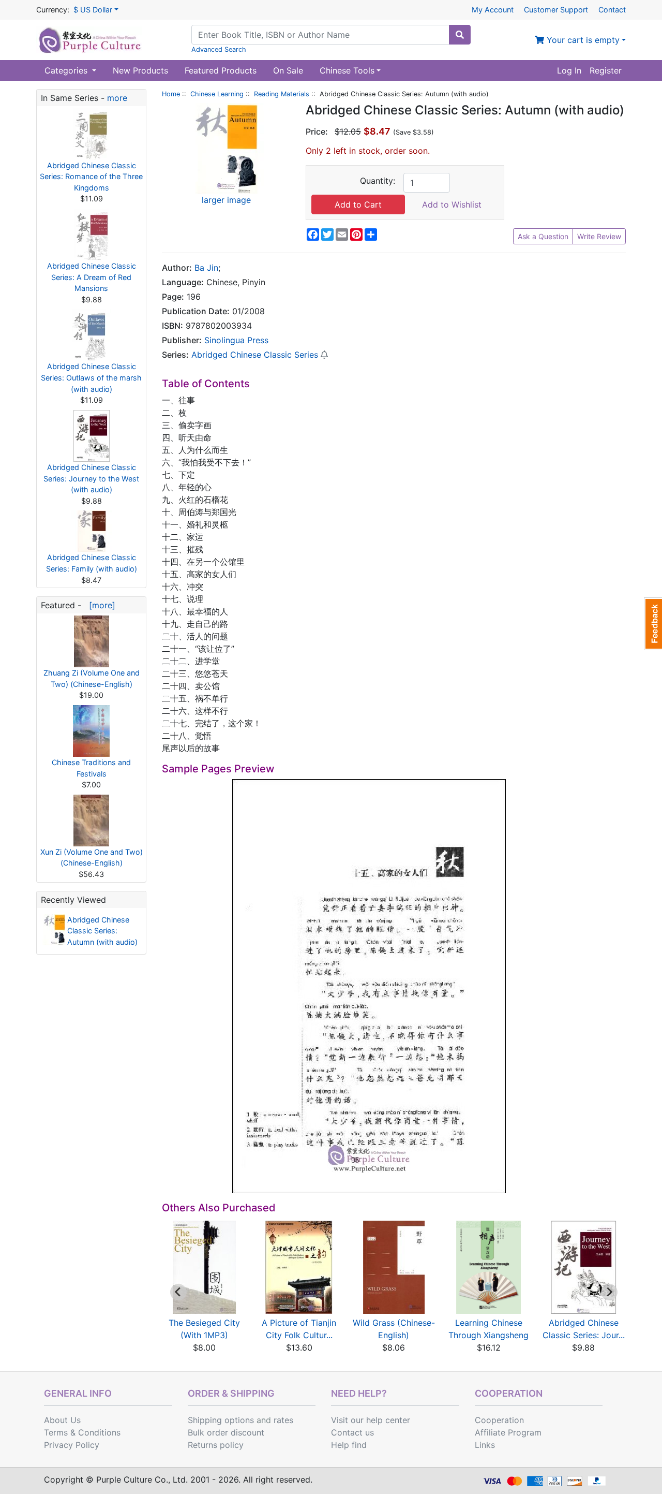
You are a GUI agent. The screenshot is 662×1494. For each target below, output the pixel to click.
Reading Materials (281, 94)
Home (171, 94)
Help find (349, 1445)
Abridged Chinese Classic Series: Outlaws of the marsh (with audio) (91, 377)
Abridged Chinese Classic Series (254, 354)
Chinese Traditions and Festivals (91, 768)
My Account (493, 9)
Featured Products (221, 70)
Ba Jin (206, 267)
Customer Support (556, 9)
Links (485, 1445)
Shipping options (221, 1420)
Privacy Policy (71, 1445)
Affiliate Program (508, 1432)
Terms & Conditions (82, 1432)
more (117, 98)
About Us (62, 1420)
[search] (460, 35)
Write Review (599, 236)
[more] (99, 605)
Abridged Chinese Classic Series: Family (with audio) (91, 563)
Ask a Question (543, 236)
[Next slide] (609, 1292)
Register (606, 70)
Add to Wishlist (452, 204)
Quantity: (377, 180)
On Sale (288, 70)
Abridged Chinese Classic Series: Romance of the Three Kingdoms (91, 176)
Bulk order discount (226, 1432)
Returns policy (216, 1445)
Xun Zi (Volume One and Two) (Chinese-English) (91, 857)
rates (283, 1420)
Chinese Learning (217, 94)
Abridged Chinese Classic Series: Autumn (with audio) (102, 930)
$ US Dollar (92, 9)
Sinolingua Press (236, 340)
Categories (67, 70)
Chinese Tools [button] (347, 70)
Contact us (352, 1432)
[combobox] (320, 35)
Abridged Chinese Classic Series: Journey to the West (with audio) (91, 478)
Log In (569, 70)
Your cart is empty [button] (582, 40)
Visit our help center (370, 1420)
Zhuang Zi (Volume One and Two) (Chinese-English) (91, 678)
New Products (140, 70)
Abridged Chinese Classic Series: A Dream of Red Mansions (91, 276)
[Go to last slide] (178, 1292)
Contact (612, 9)
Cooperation (499, 1420)
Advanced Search (218, 49)
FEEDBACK (653, 623)
